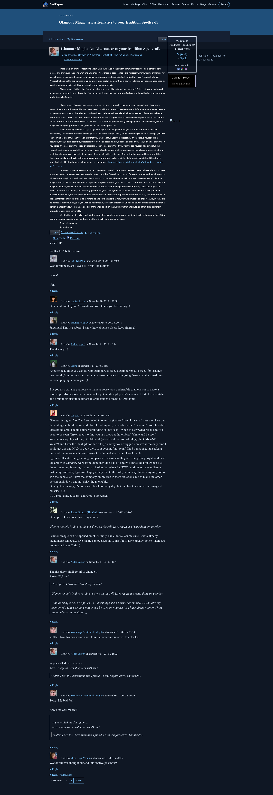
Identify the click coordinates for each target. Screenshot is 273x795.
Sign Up (182, 53)
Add (164, 39)
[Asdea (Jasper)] (54, 55)
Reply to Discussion (61, 774)
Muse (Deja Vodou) (81, 757)
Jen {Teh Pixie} (79, 260)
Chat (144, 4)
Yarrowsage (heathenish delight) (87, 632)
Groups (212, 4)
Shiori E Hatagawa (80, 322)
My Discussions (75, 39)
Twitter (62, 238)
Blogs (203, 4)
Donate (175, 4)
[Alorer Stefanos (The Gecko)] (53, 512)
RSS (51, 788)
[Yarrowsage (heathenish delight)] (53, 632)
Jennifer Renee (78, 301)
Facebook (75, 238)
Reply (54, 290)
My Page (135, 4)
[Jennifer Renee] (53, 301)
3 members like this (72, 232)
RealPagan (56, 4)
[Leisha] (53, 365)
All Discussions (56, 39)
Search (224, 4)
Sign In (183, 58)
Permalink (59, 261)
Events (185, 4)
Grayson (75, 415)
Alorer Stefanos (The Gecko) (85, 512)
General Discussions (131, 54)
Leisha (74, 365)
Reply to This (93, 232)
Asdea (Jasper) (78, 54)
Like (56, 232)
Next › (79, 780)
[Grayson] (53, 415)
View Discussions (73, 59)
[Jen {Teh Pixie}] (53, 260)
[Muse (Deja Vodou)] (53, 757)
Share (55, 238)
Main (125, 4)
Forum (194, 4)
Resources (164, 4)
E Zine (152, 4)
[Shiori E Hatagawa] (53, 322)
